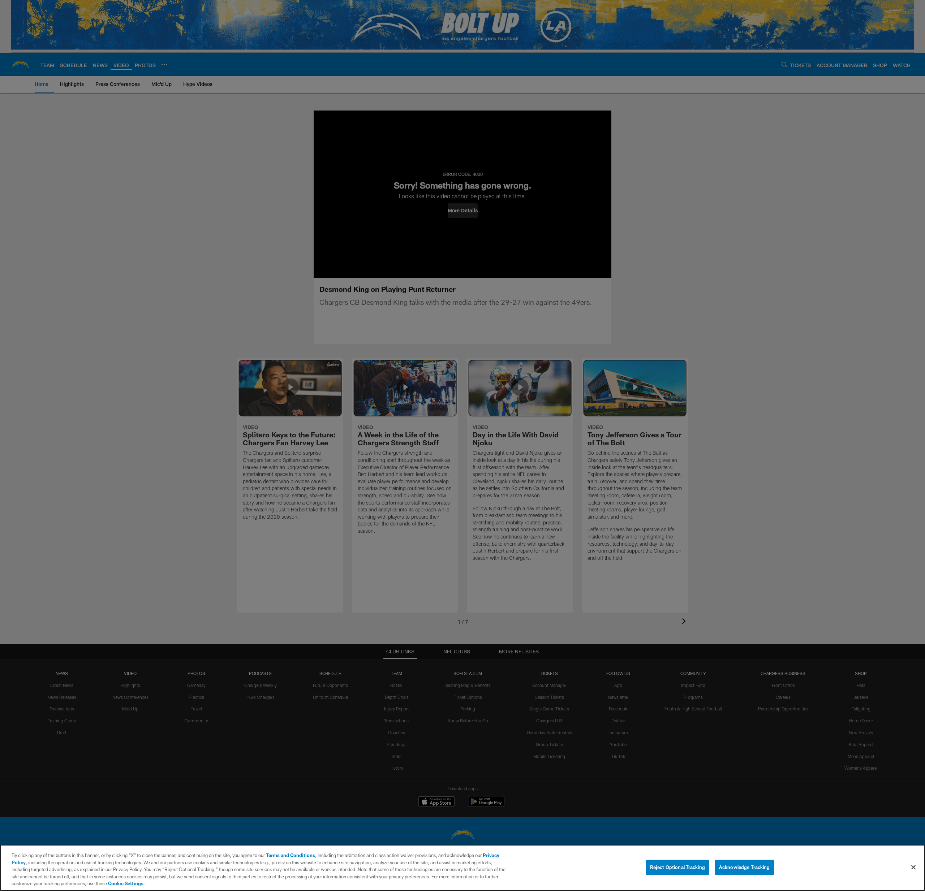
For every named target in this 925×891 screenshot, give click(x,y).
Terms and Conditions (290, 855)
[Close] (913, 867)
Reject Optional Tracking (677, 867)
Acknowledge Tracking (744, 867)
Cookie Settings (125, 883)
